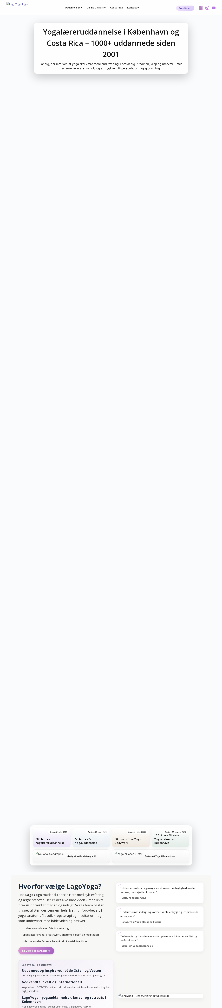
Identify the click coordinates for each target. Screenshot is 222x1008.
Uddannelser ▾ (73, 7)
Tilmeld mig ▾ (185, 8)
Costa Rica (116, 7)
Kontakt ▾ (133, 7)
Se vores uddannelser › (36, 950)
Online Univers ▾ (96, 7)
